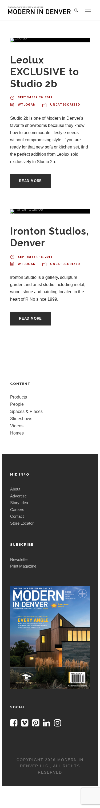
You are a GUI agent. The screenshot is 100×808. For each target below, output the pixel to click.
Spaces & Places (26, 411)
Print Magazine (23, 566)
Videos (16, 426)
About (15, 489)
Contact (17, 516)
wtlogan (27, 104)
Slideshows (21, 418)
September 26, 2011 (35, 97)
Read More (30, 181)
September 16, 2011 (35, 257)
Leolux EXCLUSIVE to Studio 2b (44, 72)
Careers (17, 509)
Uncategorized (65, 104)
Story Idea (19, 502)
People (17, 404)
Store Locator (22, 523)
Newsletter (19, 559)
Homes (17, 433)
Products (18, 397)
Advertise (18, 496)
